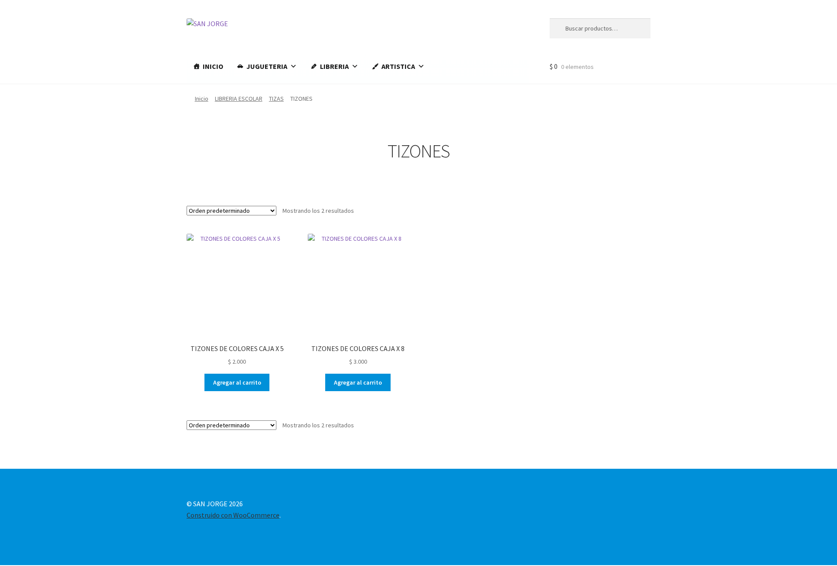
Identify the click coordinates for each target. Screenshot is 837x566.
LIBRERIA (334, 66)
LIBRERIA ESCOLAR (238, 98)
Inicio (201, 98)
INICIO (213, 66)
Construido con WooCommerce (233, 515)
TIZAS (276, 98)
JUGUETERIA (266, 66)
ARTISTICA (398, 66)
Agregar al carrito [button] (237, 382)
